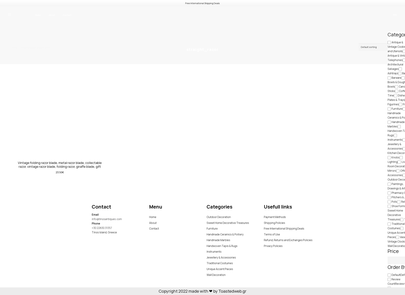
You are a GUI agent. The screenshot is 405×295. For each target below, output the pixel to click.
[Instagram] (93, 238)
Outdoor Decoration (219, 217)
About (153, 223)
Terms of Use (272, 234)
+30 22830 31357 (102, 228)
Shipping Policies (274, 223)
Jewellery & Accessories (221, 257)
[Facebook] (99, 238)
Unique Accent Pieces (220, 269)
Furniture (212, 228)
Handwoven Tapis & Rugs (222, 246)
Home (14, 47)
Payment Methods (275, 217)
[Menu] (10, 14)
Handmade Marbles (218, 240)
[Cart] (378, 15)
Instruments (214, 251)
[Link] (202, 18)
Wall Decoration (216, 275)
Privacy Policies (273, 246)
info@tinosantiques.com (107, 219)
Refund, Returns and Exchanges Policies (288, 240)
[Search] (372, 15)
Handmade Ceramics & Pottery (225, 234)
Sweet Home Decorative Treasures (228, 223)
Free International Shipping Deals (284, 228)
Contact (154, 228)
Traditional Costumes (220, 263)
